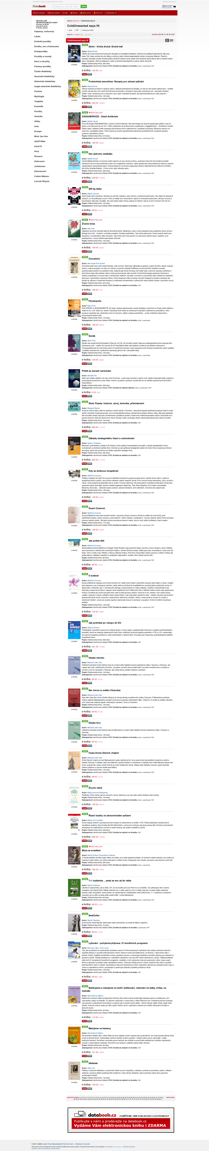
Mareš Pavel (92, 51)
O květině (94, 575)
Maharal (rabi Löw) (95, 662)
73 (132, 1099)
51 (86, 1099)
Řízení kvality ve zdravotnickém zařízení (110, 815)
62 (109, 1099)
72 (130, 1099)
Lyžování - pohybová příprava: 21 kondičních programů (118, 943)
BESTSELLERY (41, 21)
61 (107, 1099)
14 (100, 1097)
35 (144, 1097)
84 (155, 1099)
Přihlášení (165, 1)
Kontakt (35, 1)
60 (105, 1099)
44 (162, 1097)
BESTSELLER (96, 112)
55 (95, 1099)
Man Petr (91, 228)
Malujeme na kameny (100, 1028)
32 (137, 1097)
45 (74, 1099)
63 (111, 1099)
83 (153, 1099)
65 (115, 1099)
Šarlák (92, 335)
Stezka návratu (96, 657)
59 (103, 1099)
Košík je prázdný (167, 8)
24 (121, 1097)
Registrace (173, 1)
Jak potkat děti (96, 540)
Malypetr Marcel (94, 408)
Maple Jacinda (93, 193)
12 (96, 1097)
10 (92, 1097)
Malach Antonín (94, 627)
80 (146, 1099)
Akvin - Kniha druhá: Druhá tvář (106, 46)
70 (126, 1099)
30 (133, 1097)
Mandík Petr (92, 375)
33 (139, 1097)
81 (148, 1099)
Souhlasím (118, 1147)
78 (142, 1099)
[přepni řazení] (171, 40)
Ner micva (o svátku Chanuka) (105, 690)
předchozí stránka (72, 1097)
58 (101, 1099)
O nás (40, 1)
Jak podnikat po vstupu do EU (105, 622)
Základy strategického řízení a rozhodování (111, 438)
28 (129, 1097)
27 (127, 1097)
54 (93, 1099)
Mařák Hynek (93, 121)
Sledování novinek (82, 1144)
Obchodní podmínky (129, 1147)
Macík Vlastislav (94, 885)
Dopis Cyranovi (97, 508)
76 (138, 1099)
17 (106, 1097)
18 (108, 1097)
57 (99, 1099)
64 (113, 1099)
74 (134, 1099)
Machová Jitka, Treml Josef (98, 948)
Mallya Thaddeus (94, 443)
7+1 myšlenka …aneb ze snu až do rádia (110, 880)
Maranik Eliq (92, 86)
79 (144, 1099)
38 (150, 1097)
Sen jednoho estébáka (100, 153)
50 (84, 1099)
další (173, 34)
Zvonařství (94, 258)
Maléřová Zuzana (94, 475)
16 (104, 1097)
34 (141, 1097)
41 (165, 34)
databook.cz (76, 21)
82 (151, 1099)
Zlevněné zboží (41, 26)
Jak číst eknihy (58, 1)
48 (80, 1099)
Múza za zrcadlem (91, 850)
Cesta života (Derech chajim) (104, 752)
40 (162, 34)
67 (120, 1099)
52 (88, 1099)
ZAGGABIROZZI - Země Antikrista (100, 116)
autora (77, 34)
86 (159, 1099)
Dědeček (93, 1063)
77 (140, 1099)
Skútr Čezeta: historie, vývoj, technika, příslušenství (116, 403)
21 (115, 1097)
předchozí (155, 34)
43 (170, 34)
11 (94, 1097)
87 (161, 1099)
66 (117, 1099)
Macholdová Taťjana (95, 995)
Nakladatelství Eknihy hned (62, 1144)
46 (76, 1099)
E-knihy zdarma (42, 28)
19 (110, 1097)
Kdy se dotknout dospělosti (103, 470)
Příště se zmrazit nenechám (96, 370)
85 (157, 1099)
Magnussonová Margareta (98, 792)
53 (91, 1099)
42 (167, 34)
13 (98, 1097)
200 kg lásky (95, 188)
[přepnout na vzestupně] (86, 35)
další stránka (170, 1097)
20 (113, 1097)
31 (135, 1097)
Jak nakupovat (48, 1)
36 (146, 1097)
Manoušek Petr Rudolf (96, 263)
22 (117, 1097)
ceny (74, 34)
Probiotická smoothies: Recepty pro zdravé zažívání (116, 81)
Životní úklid (95, 787)
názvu (81, 34)
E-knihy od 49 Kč (42, 24)
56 (97, 1099)
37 (148, 1097)
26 (125, 1097)
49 (82, 1099)
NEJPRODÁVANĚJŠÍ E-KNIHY (47, 22)
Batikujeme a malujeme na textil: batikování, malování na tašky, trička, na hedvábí (124, 989)
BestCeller (94, 915)
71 (128, 1099)
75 (136, 1099)
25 (123, 1097)
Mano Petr (91, 305)
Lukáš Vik (46, 1144)
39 (160, 34)
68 (122, 1099)
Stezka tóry (95, 722)
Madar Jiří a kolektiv (95, 820)
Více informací (108, 1147)
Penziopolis (95, 300)
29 (131, 1097)
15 (102, 1097)
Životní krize (88, 223)
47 (78, 1099)
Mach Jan (91, 1068)
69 (124, 1099)
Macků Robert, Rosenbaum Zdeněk (101, 855)
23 (119, 1097)
